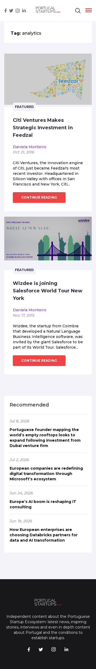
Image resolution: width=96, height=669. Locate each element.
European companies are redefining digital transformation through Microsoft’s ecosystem (46, 473)
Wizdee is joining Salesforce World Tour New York (47, 290)
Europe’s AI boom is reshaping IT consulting (43, 504)
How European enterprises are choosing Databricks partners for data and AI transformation (44, 535)
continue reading (39, 197)
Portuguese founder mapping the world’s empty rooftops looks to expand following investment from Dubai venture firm (45, 437)
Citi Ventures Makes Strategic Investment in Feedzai (43, 127)
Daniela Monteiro (29, 146)
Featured (24, 107)
